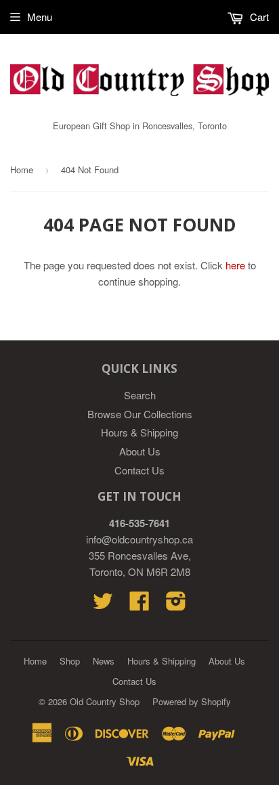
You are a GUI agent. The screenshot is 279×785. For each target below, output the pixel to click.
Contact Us (139, 470)
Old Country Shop (105, 701)
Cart (258, 16)
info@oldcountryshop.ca (139, 539)
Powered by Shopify (191, 701)
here (235, 265)
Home (21, 169)
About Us (139, 451)
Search (140, 395)
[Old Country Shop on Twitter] (103, 605)
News (103, 660)
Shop (70, 660)
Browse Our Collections (139, 414)
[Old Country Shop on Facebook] (139, 605)
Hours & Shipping (139, 432)
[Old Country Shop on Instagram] (176, 605)
